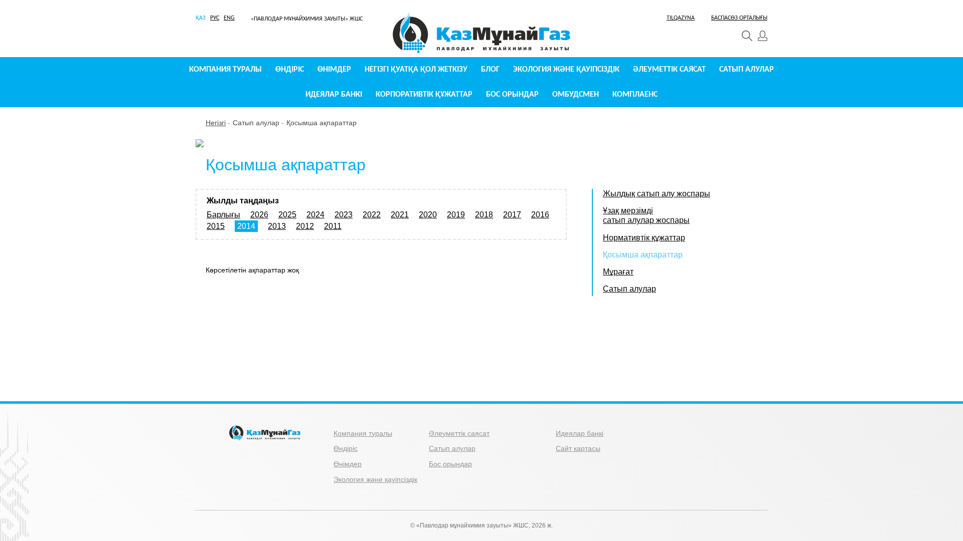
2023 (344, 214)
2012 (305, 226)
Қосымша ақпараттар (321, 123)
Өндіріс (289, 70)
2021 (400, 214)
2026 (259, 214)
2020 (428, 214)
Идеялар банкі (333, 95)
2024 (315, 214)
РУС (214, 18)
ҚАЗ (201, 18)
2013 (277, 226)
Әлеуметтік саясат (669, 70)
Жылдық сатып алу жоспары (656, 193)
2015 (216, 226)
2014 (246, 226)
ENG (229, 18)
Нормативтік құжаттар (644, 237)
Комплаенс (635, 95)
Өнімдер (334, 70)
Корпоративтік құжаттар (424, 95)
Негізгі (216, 123)
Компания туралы (225, 70)
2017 (512, 214)
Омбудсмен (575, 95)
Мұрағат (618, 271)
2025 (287, 214)
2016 (540, 214)
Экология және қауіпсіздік (566, 70)
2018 (484, 214)
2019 (456, 214)
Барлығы (223, 214)
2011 (333, 226)
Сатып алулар (746, 70)
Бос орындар (512, 95)
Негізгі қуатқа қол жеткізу (416, 70)
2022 (372, 214)
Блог (490, 70)
